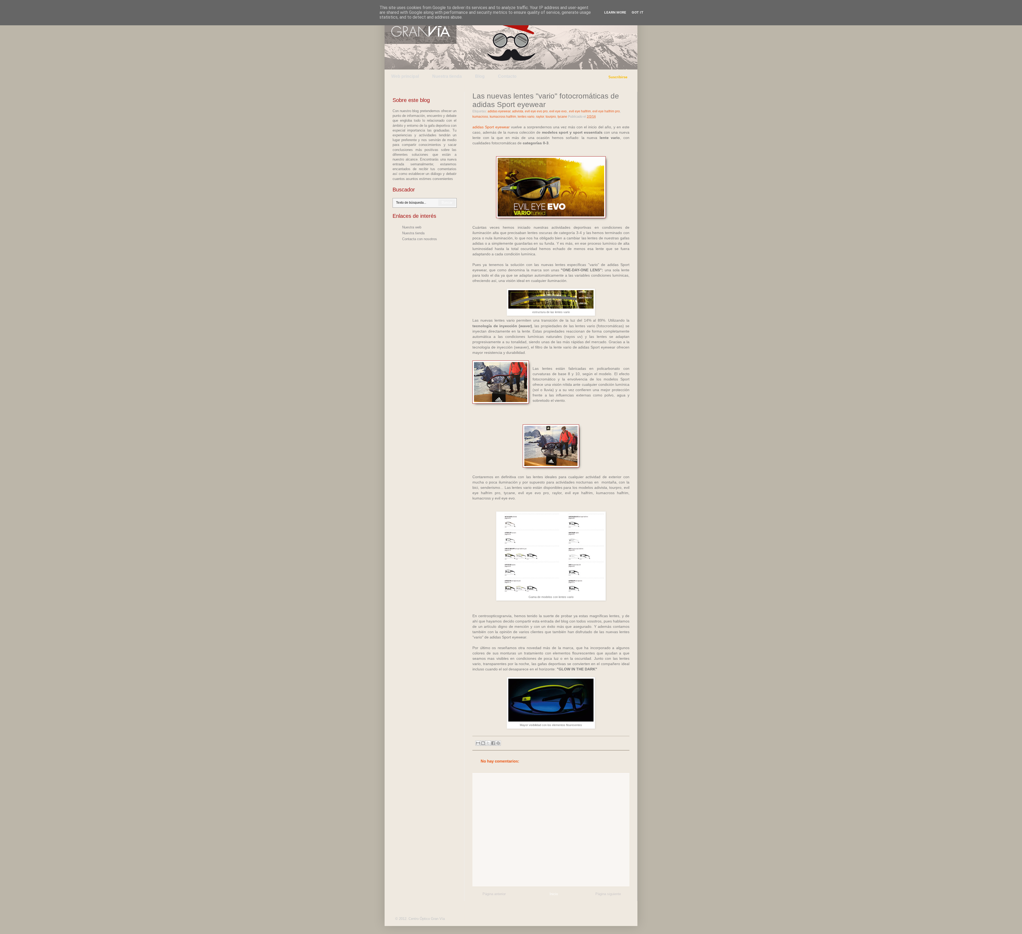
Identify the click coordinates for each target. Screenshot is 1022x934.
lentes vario (526, 116)
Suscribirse (617, 77)
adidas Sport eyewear (491, 127)
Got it (638, 12)
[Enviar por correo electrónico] (478, 743)
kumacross (480, 116)
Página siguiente (608, 894)
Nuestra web (411, 227)
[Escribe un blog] (483, 743)
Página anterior (494, 894)
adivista (517, 111)
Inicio (554, 894)
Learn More (615, 12)
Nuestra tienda (447, 76)
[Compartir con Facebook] (493, 743)
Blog (480, 76)
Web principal (405, 76)
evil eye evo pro (536, 111)
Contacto (507, 76)
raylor (540, 116)
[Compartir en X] (488, 743)
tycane (562, 116)
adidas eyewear (499, 111)
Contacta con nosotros (419, 239)
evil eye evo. (558, 111)
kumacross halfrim (503, 116)
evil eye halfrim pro (606, 111)
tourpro (551, 116)
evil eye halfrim (580, 111)
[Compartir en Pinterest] (498, 743)
